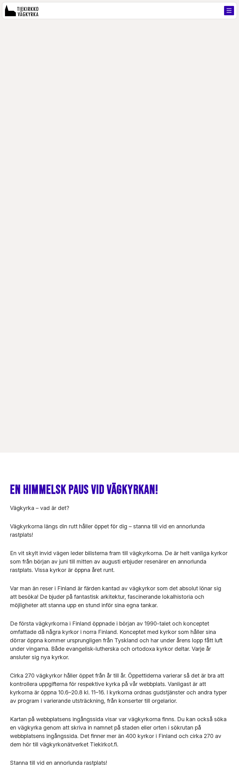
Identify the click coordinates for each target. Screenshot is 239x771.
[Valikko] (229, 10)
